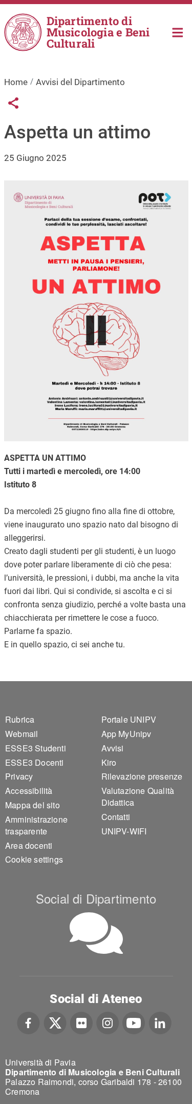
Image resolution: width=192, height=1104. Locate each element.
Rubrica (19, 719)
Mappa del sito (32, 805)
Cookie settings (34, 859)
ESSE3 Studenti (35, 748)
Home (178, 31)
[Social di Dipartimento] (96, 933)
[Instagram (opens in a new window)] (107, 1021)
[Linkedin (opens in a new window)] (160, 1021)
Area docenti (28, 845)
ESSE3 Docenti (34, 762)
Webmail (21, 734)
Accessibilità (29, 790)
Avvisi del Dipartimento (80, 82)
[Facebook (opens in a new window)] (28, 1021)
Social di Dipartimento (96, 898)
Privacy (19, 776)
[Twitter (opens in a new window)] (55, 1021)
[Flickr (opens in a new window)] (81, 1021)
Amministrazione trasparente (36, 825)
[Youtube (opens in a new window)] (133, 1021)
